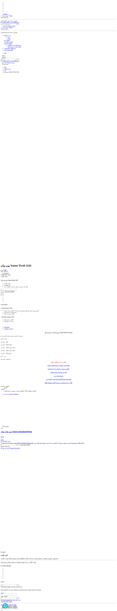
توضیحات (6, 327)
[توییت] (4, 299)
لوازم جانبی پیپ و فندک (14, 46)
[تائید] (18, 585)
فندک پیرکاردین (8, 42)
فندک (9, 38)
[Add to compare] (2, 295)
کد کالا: (5, 271)
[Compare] (3, 424)
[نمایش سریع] (4, 424)
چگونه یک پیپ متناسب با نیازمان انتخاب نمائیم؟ (59, 365)
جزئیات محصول (8, 328)
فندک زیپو (7, 40)
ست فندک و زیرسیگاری (14, 45)
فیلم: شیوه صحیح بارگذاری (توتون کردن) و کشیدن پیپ (58, 379)
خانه (5, 53)
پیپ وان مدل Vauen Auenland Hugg (16, 431)
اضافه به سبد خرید (9, 291)
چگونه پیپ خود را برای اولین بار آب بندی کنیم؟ (58, 369)
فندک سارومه (8, 43)
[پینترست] (4, 301)
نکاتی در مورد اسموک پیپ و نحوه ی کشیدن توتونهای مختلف (58, 383)
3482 (2, 440)
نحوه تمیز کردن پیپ (58, 376)
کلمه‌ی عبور (4, 596)
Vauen (5, 270)
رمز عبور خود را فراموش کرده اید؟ (11, 600)
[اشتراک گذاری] (4, 298)
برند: (2, 270)
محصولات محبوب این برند (11, 394)
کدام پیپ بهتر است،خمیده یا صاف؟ (58, 372)
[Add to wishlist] (2, 293)
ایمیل (2, 593)
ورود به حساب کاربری (6, 601)
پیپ (9, 37)
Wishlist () (5, 14)
